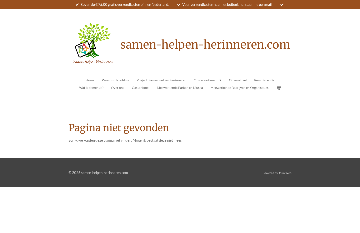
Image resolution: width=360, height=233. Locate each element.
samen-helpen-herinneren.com (205, 45)
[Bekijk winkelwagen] (278, 87)
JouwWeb (285, 173)
